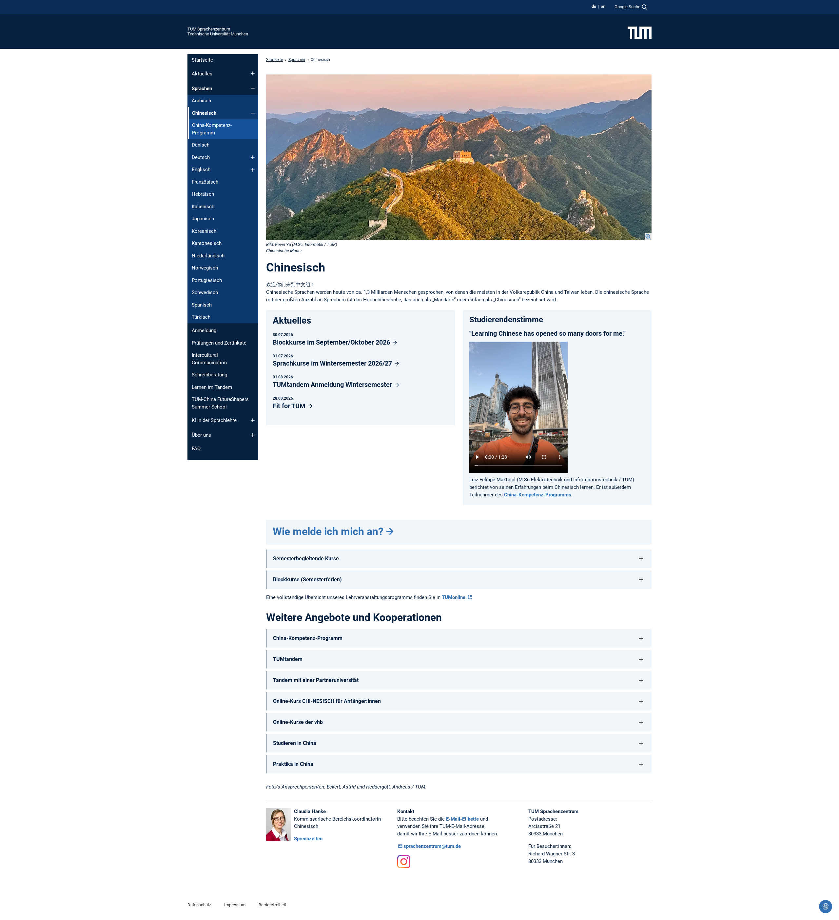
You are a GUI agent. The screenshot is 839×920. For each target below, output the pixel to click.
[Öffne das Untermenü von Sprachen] (253, 88)
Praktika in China (293, 764)
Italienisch (203, 207)
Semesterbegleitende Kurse (306, 558)
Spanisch (202, 305)
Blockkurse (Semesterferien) (307, 579)
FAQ (196, 448)
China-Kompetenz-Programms (537, 495)
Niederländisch (208, 256)
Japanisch (203, 219)
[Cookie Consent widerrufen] (825, 906)
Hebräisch (203, 194)
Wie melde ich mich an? (328, 531)
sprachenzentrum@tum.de (432, 846)
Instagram (403, 861)
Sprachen (202, 88)
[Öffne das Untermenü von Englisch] (253, 170)
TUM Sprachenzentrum (208, 29)
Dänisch (200, 145)
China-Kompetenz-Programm (212, 129)
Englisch (201, 169)
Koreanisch (204, 231)
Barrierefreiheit (272, 904)
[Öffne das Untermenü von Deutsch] (253, 157)
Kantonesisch (207, 243)
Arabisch (201, 101)
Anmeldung (204, 330)
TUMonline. (454, 597)
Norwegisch (205, 268)
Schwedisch (205, 292)
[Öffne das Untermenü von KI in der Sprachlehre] (253, 420)
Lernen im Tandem (212, 387)
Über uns (201, 435)
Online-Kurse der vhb (298, 722)
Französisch (205, 182)
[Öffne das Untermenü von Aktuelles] (253, 73)
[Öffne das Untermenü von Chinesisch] (253, 113)
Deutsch (201, 157)
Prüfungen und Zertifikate (219, 343)
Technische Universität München (217, 33)
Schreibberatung (209, 375)
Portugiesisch (207, 280)
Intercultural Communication (209, 359)
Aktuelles (202, 74)
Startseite (202, 60)
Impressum (234, 904)
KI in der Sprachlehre (214, 420)
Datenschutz (199, 904)
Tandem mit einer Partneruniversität (316, 680)
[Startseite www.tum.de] (640, 32)
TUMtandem (287, 659)
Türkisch (201, 317)
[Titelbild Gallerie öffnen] (459, 157)
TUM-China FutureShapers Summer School (220, 403)
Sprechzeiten (308, 839)
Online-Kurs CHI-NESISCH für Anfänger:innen (327, 701)
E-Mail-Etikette (462, 819)
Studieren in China (294, 743)
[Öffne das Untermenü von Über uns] (253, 435)
